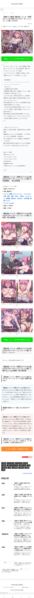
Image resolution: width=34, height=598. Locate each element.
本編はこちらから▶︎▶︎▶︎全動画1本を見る (17, 59)
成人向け (20, 198)
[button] (31, 348)
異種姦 (8, 198)
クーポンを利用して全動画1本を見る (17, 449)
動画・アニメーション (16, 194)
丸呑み (22, 196)
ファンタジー (27, 194)
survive (15, 26)
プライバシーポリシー (8, 587)
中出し (17, 196)
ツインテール (11, 463)
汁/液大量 (26, 198)
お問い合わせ (25, 587)
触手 (8, 196)
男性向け (13, 198)
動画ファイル (23, 465)
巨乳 (12, 196)
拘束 (5, 196)
